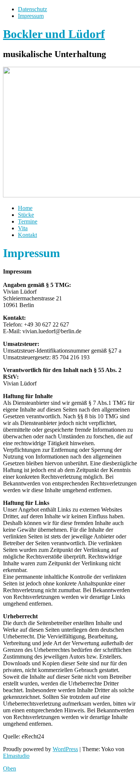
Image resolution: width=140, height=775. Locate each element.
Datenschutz (32, 9)
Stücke (26, 215)
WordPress (65, 749)
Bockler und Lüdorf (54, 34)
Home (25, 208)
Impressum (31, 16)
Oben (9, 768)
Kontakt (27, 235)
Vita (23, 228)
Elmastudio (16, 756)
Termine (27, 221)
